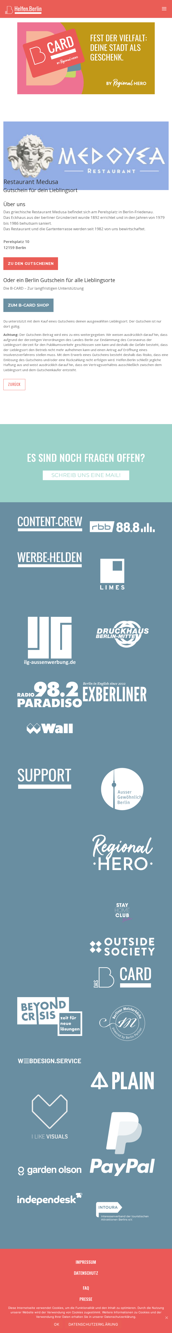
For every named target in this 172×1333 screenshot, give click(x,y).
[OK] (166, 1317)
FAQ (86, 1288)
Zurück (14, 384)
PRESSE (86, 1299)
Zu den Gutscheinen (31, 264)
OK (56, 1324)
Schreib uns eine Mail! (86, 475)
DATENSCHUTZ (86, 1273)
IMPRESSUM (86, 1262)
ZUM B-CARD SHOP (28, 305)
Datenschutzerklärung (93, 1324)
